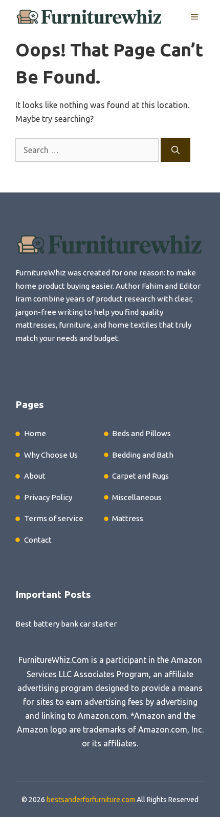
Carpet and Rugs (140, 475)
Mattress (127, 518)
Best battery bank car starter (66, 623)
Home (35, 433)
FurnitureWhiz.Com (53, 659)
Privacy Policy (48, 497)
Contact (38, 539)
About (35, 475)
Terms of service (53, 518)
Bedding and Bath (142, 454)
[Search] (175, 150)
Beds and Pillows (141, 433)
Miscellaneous (137, 497)
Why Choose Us (51, 454)
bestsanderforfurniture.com (91, 799)
